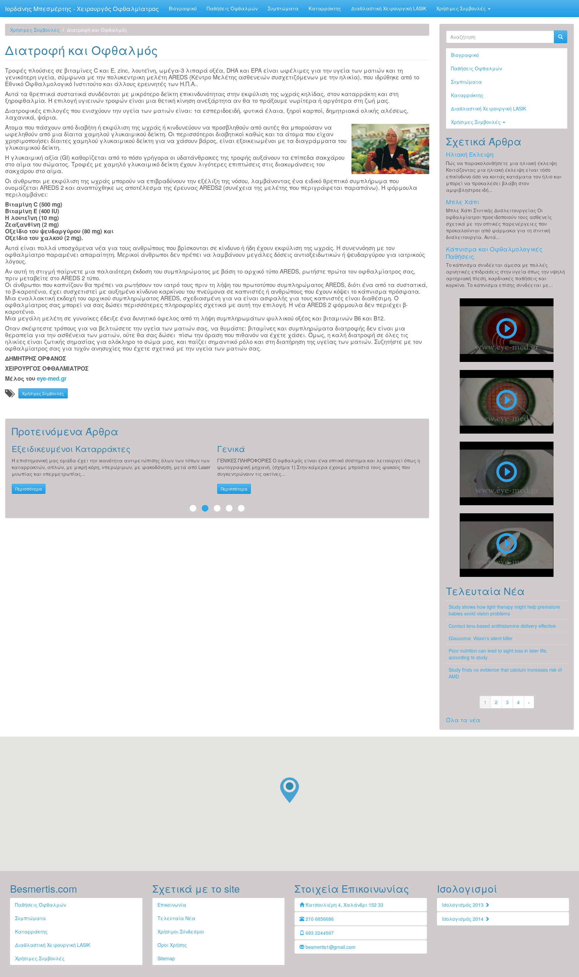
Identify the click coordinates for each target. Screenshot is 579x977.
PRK (507, 545)
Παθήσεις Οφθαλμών (232, 8)
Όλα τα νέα (463, 720)
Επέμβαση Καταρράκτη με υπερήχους (507, 330)
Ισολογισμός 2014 (463, 918)
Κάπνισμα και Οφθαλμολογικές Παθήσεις (494, 252)
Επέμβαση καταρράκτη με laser (507, 402)
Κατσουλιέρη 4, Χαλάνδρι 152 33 (343, 904)
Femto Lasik (507, 473)
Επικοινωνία (171, 904)
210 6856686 (319, 918)
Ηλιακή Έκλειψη (470, 154)
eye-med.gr (52, 378)
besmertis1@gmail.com (330, 947)
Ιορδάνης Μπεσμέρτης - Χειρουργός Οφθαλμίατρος (82, 8)
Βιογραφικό (183, 8)
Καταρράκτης (325, 8)
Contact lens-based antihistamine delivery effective (502, 625)
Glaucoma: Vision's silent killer (481, 638)
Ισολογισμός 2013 (463, 904)
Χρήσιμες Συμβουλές (461, 8)
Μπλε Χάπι (462, 201)
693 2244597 (319, 932)
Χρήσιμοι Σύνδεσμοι (180, 931)
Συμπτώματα (283, 8)
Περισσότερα (28, 489)
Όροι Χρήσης (172, 945)
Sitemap (166, 958)
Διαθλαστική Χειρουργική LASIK (388, 8)
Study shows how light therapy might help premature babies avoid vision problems (504, 610)
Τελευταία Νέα (176, 918)
